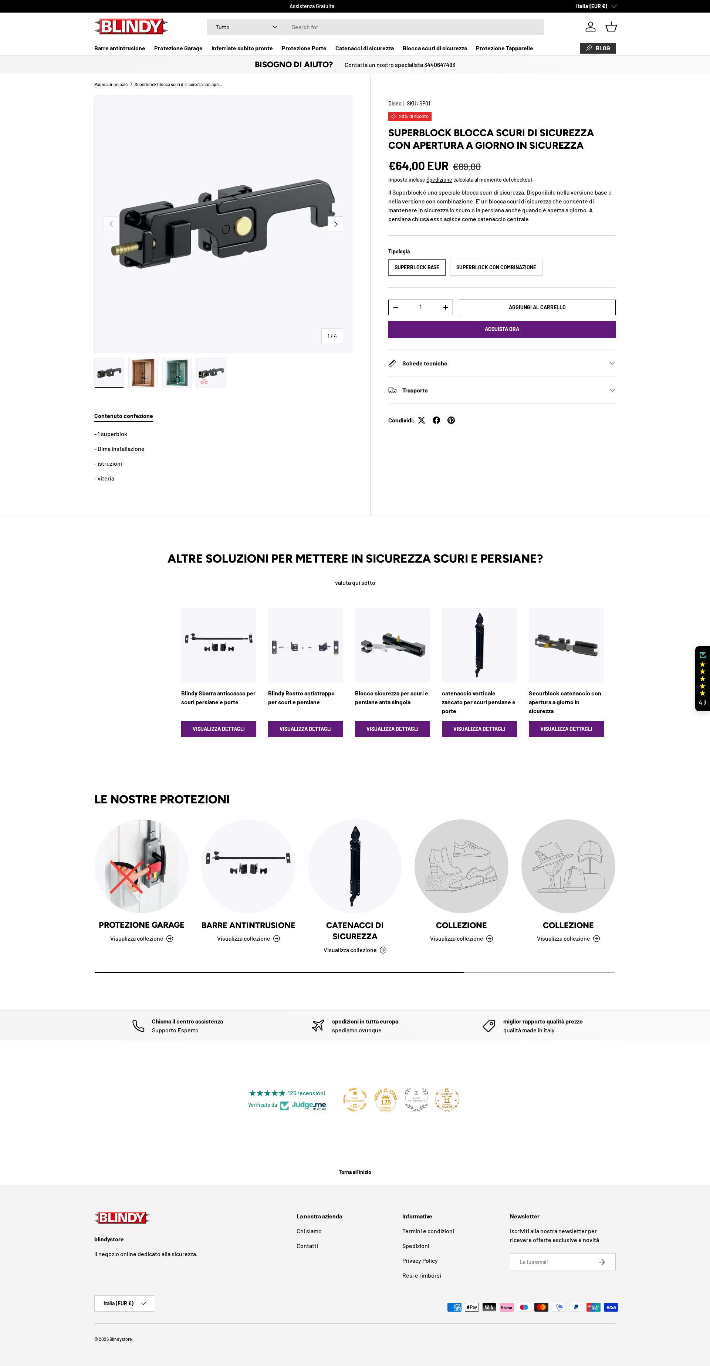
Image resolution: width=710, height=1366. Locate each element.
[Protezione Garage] (142, 866)
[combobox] (375, 27)
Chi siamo (309, 1230)
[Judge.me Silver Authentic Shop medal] (416, 1100)
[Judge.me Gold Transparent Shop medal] (355, 1100)
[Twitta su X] (421, 420)
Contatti (307, 1245)
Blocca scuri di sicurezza (435, 47)
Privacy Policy (420, 1260)
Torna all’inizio (355, 1172)
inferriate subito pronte (242, 47)
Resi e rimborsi (421, 1275)
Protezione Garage (178, 47)
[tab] (123, 416)
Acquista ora (502, 329)
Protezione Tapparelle (504, 47)
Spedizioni (415, 1245)
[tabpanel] (223, 456)
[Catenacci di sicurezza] (355, 866)
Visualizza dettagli (219, 729)
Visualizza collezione (456, 938)
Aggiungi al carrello (537, 307)
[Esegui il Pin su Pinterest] (451, 420)
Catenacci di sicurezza (364, 47)
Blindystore (120, 1339)
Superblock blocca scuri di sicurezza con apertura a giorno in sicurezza (179, 84)
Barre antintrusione (119, 47)
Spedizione (439, 179)
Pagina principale (111, 84)
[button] (611, 26)
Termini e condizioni (428, 1230)
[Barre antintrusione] (248, 866)
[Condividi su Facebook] (436, 420)
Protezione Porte (304, 47)
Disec (394, 103)
